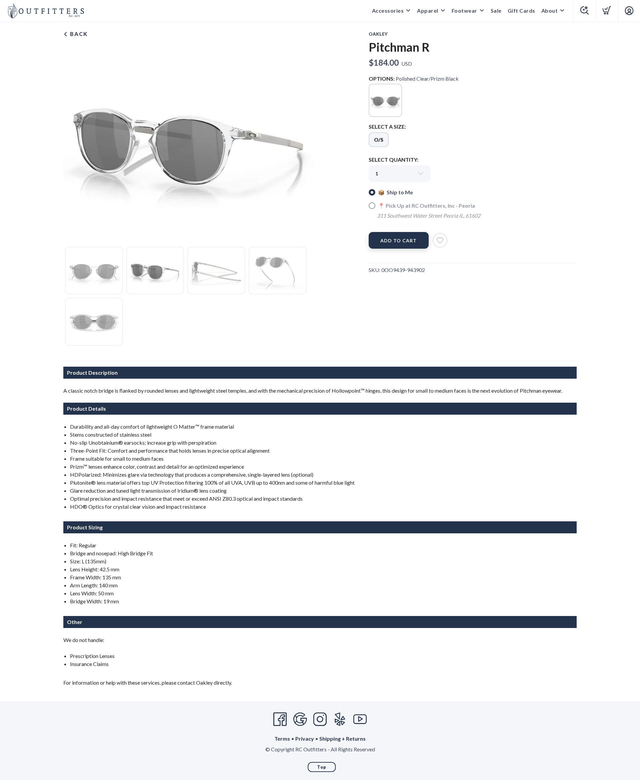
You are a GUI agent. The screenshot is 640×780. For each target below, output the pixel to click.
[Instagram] (320, 719)
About (549, 10)
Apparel (427, 10)
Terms (282, 738)
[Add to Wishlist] (440, 240)
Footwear (464, 10)
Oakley (378, 34)
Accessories (388, 10)
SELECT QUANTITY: (393, 159)
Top (321, 767)
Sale (496, 10)
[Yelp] (340, 719)
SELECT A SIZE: (387, 126)
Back (78, 34)
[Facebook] (280, 719)
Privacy (304, 738)
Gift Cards (521, 10)
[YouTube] (360, 719)
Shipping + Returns (342, 738)
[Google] (300, 719)
